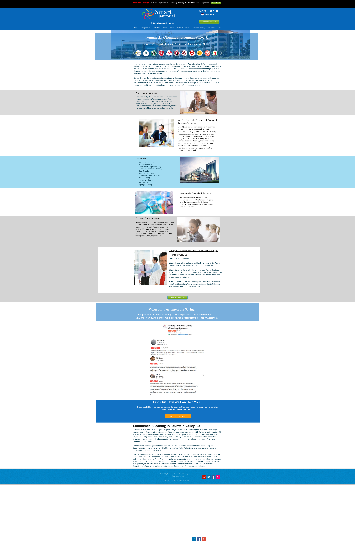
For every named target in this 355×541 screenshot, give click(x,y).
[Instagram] (218, 477)
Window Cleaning (145, 164)
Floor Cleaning (144, 171)
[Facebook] (213, 477)
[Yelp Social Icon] (204, 477)
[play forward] (221, 53)
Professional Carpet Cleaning (149, 166)
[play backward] (134, 53)
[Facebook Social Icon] (199, 539)
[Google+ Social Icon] (204, 539)
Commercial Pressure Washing (150, 169)
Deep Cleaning (144, 178)
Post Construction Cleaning (149, 175)
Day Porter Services (146, 162)
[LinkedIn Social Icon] (209, 477)
